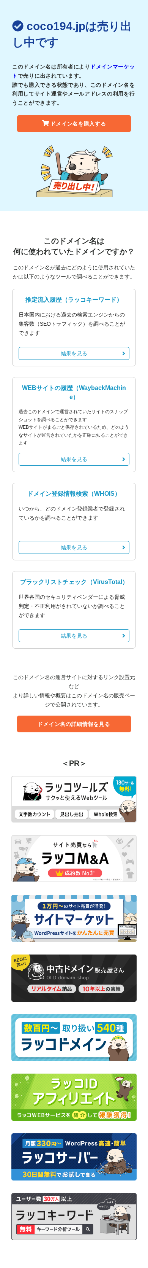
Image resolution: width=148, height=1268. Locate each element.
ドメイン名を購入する (78, 124)
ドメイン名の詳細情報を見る (74, 724)
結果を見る (74, 353)
